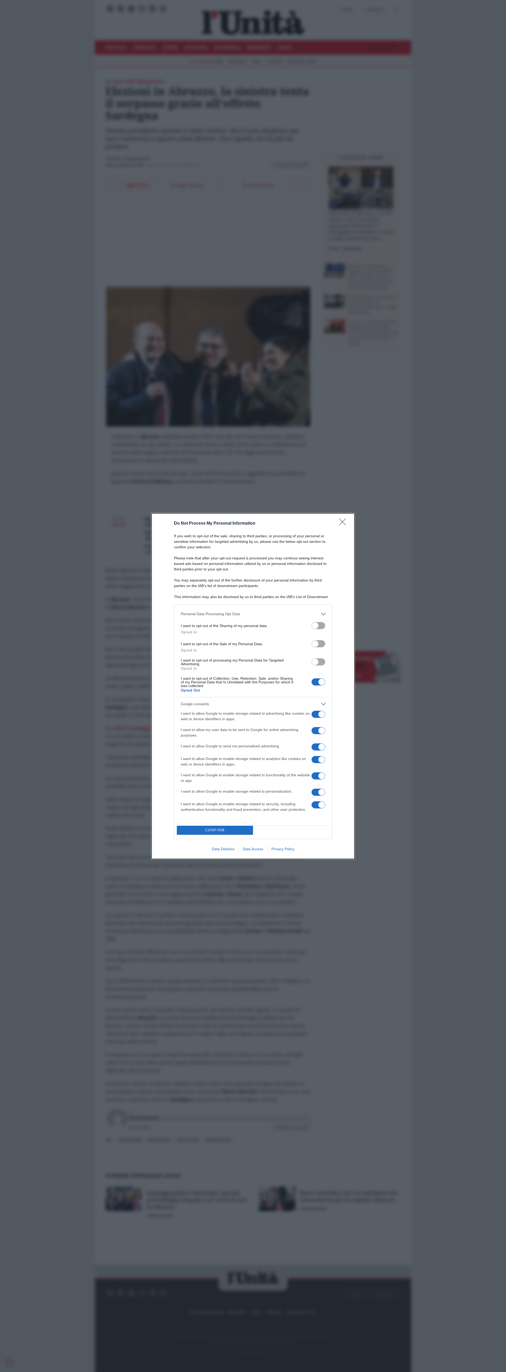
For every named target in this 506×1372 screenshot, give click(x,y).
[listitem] (253, 614)
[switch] (318, 625)
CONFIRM (215, 830)
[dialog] (253, 686)
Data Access (253, 849)
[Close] (344, 524)
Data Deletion (223, 849)
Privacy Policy (282, 849)
